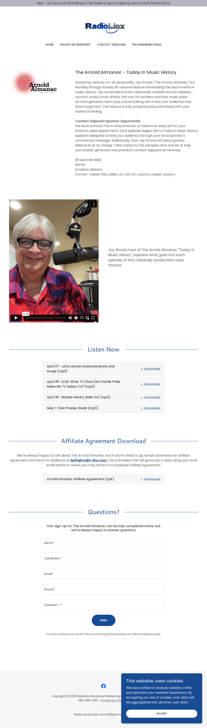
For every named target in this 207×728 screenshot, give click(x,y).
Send (103, 620)
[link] (103, 27)
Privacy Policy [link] (118, 634)
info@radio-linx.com (114, 700)
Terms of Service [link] (143, 634)
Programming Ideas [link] (147, 45)
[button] (150, 368)
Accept (161, 713)
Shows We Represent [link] (75, 45)
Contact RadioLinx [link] (111, 45)
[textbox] (103, 542)
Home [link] (49, 45)
